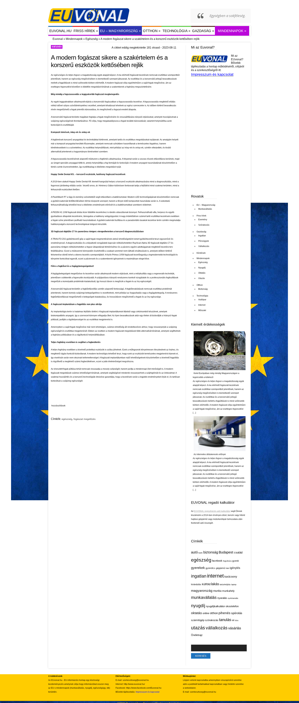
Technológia (176, 31)
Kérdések (201, 253)
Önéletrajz (197, 635)
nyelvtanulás (233, 598)
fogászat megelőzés (85, 419)
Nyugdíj (202, 268)
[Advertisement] (116, 394)
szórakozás (211, 620)
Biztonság (203, 289)
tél (233, 620)
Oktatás (201, 273)
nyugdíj (198, 605)
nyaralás (222, 598)
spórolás (236, 613)
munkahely (228, 591)
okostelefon (232, 606)
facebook (217, 560)
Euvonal (58, 38)
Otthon (151, 31)
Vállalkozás (203, 246)
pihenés (224, 613)
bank (200, 553)
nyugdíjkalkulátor (215, 606)
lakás (215, 584)
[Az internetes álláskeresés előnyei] (220, 450)
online (206, 613)
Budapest (226, 552)
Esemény (202, 219)
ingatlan (198, 576)
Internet (201, 305)
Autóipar (202, 299)
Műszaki (202, 310)
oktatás (196, 613)
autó (194, 552)
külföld (206, 584)
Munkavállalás (205, 209)
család (238, 552)
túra (236, 620)
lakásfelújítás (225, 584)
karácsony (230, 576)
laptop (233, 584)
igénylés (235, 567)
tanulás (225, 620)
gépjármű (220, 568)
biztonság (210, 552)
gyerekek (198, 568)
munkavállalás (204, 597)
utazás (198, 627)
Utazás (201, 278)
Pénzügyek (203, 241)
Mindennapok (232, 31)
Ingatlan (202, 235)
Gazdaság (203, 31)
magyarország (201, 590)
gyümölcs (210, 568)
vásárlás (234, 628)
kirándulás (196, 584)
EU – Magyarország (120, 31)
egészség (67, 419)
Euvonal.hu (60, 31)
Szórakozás (203, 225)
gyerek (235, 561)
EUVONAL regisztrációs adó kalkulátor (212, 511)
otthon (214, 613)
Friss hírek (86, 31)
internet (215, 576)
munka (217, 590)
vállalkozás (217, 627)
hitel (227, 568)
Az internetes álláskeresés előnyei (210, 454)
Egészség (91, 38)
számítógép (197, 620)
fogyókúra (227, 561)
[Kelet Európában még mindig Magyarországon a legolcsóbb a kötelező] (220, 369)
